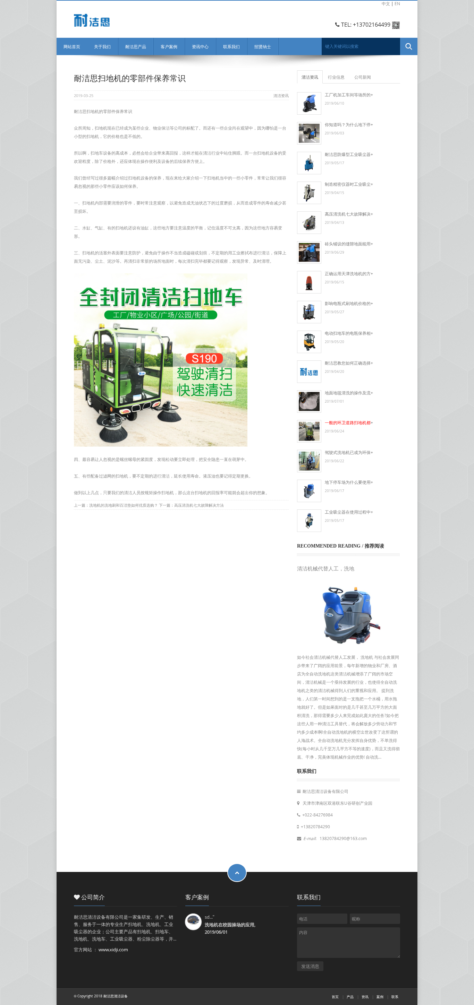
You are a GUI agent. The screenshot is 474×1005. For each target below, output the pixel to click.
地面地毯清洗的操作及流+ (349, 392)
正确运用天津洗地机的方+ (349, 273)
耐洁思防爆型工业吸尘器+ (349, 154)
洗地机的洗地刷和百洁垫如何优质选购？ (123, 505)
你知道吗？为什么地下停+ (349, 124)
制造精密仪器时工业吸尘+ (349, 184)
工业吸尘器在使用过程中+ (349, 512)
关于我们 (102, 46)
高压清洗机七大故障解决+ (349, 214)
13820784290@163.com (343, 838)
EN (397, 3)
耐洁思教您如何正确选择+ (349, 363)
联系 (394, 997)
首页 (335, 997)
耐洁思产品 (135, 46)
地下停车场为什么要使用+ (349, 482)
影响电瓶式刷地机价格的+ (349, 303)
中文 (386, 3)
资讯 (365, 997)
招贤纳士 (262, 46)
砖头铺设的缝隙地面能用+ (349, 243)
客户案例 (169, 46)
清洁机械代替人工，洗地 (325, 568)
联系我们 (231, 46)
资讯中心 (200, 46)
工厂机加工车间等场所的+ (349, 94)
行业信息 (336, 77)
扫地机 (201, 492)
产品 (350, 997)
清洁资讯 (281, 95)
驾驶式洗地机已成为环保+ (349, 452)
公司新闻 (362, 77)
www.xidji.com (113, 949)
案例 (379, 997)
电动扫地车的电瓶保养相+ (349, 333)
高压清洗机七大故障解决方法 (199, 505)
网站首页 (72, 46)
